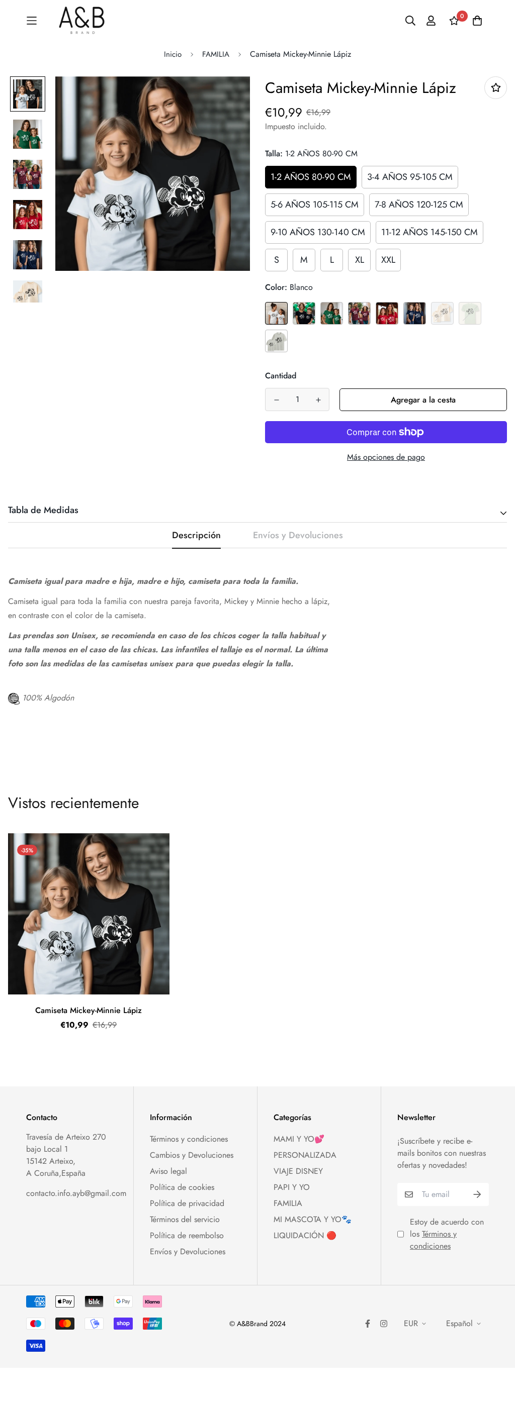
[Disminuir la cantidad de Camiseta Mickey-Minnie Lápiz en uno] (276, 400)
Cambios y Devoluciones (191, 1155)
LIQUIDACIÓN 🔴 (305, 1235)
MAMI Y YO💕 (299, 1139)
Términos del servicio (185, 1219)
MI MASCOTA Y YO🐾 (313, 1219)
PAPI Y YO (292, 1187)
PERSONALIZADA (305, 1155)
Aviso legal (168, 1171)
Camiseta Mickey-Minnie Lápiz (88, 1010)
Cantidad (280, 375)
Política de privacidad (187, 1203)
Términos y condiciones (189, 1139)
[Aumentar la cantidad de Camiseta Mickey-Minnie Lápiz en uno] (318, 400)
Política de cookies (182, 1187)
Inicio (173, 54)
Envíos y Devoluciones (187, 1251)
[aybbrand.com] (81, 20)
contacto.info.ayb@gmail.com (76, 1193)
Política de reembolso (187, 1235)
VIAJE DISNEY (298, 1171)
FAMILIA (215, 54)
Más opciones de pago (386, 457)
